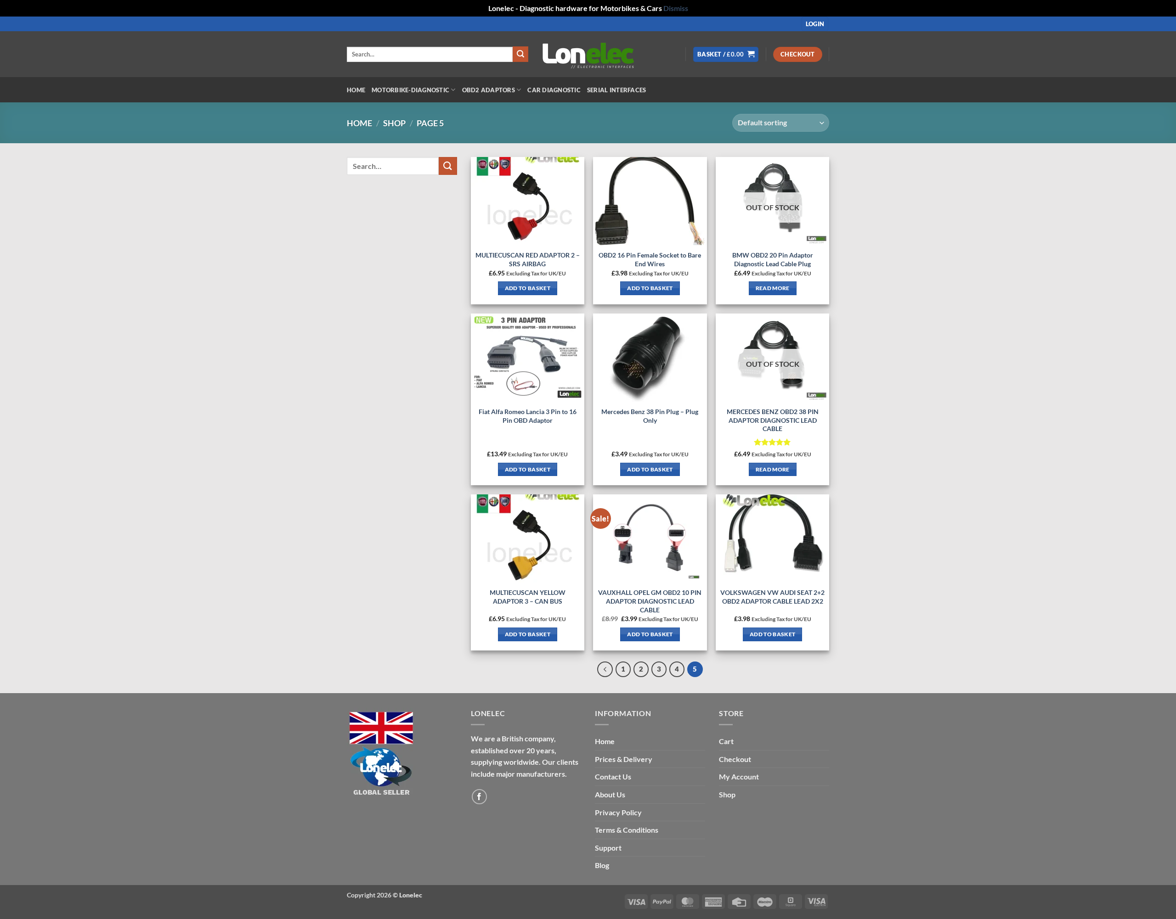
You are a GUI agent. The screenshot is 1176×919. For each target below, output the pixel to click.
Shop (394, 123)
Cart (726, 741)
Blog (602, 865)
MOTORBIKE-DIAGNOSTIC (410, 90)
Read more (773, 288)
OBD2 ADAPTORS (488, 90)
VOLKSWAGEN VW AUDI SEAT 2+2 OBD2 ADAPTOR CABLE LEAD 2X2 (772, 596)
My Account (739, 776)
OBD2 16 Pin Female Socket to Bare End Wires (650, 259)
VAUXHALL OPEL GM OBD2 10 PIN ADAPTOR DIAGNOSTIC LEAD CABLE (649, 600)
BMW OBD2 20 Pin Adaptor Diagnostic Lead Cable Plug (772, 259)
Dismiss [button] (675, 8)
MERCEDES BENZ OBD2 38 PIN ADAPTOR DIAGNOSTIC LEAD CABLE (773, 420)
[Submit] (520, 54)
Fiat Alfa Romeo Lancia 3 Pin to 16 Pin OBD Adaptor (528, 416)
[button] (815, 24)
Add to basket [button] (528, 288)
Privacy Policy (618, 812)
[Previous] (605, 669)
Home (356, 90)
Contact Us (613, 776)
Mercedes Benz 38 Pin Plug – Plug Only (649, 416)
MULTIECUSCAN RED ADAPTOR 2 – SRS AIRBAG (527, 259)
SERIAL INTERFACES (616, 90)
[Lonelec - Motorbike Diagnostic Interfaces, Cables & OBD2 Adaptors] (588, 54)
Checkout (735, 759)
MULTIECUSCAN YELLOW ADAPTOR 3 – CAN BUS (527, 596)
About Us (610, 794)
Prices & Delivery (623, 759)
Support (608, 847)
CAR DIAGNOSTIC (554, 90)
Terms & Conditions (626, 829)
